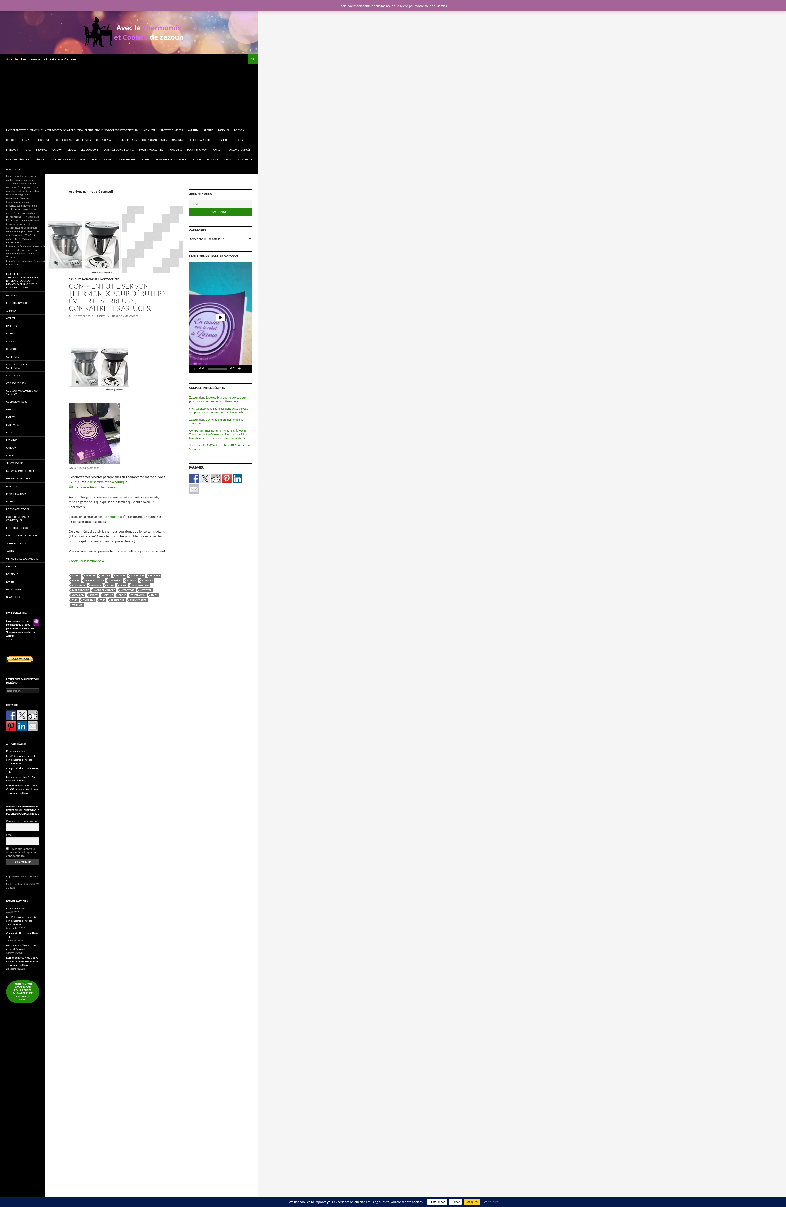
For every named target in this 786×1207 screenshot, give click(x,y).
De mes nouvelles (15, 751)
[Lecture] (194, 369)
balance (155, 575)
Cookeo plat (104, 140)
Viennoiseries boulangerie (170, 159)
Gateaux (57, 149)
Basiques (223, 130)
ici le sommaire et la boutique (107, 482)
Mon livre (149, 130)
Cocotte (11, 140)
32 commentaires (126, 316)
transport (117, 600)
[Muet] (240, 369)
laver (123, 585)
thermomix (114, 516)
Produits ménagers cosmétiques (26, 159)
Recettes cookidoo (63, 159)
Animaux (193, 130)
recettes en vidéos (172, 130)
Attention (137, 575)
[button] (220, 317)
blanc (76, 580)
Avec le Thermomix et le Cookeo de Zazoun (41, 59)
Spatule (108, 595)
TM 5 (74, 600)
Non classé (175, 149)
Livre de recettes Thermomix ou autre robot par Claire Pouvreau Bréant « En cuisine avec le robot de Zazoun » (72, 130)
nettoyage (127, 590)
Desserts (223, 140)
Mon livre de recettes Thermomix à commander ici (218, 436)
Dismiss (441, 6)
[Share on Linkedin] (237, 478)
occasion (78, 595)
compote (27, 140)
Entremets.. (12, 149)
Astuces (196, 159)
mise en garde (140, 585)
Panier (227, 159)
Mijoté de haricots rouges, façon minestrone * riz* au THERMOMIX (21, 759)
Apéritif (208, 130)
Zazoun (104, 316)
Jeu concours (89, 149)
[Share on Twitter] (205, 478)
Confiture (44, 140)
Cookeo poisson (127, 140)
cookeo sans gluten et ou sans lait (163, 140)
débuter (96, 585)
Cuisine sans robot (201, 140)
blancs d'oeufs (94, 580)
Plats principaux (197, 149)
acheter (91, 575)
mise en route (80, 590)
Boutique (212, 159)
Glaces (72, 149)
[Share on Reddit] (216, 478)
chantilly (116, 580)
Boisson (239, 130)
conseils (147, 580)
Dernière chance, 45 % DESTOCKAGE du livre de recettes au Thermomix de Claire (22, 789)
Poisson (217, 149)
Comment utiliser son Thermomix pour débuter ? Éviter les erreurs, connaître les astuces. (117, 297)
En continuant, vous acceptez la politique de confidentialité (21, 852)
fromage (41, 149)
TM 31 (154, 595)
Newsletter (13, 169)
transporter (138, 600)
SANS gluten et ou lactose (95, 159)
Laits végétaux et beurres (119, 149)
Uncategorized (108, 279)
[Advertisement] (131, 94)
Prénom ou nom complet (22, 821)
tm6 (102, 600)
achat (76, 575)
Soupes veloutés (126, 159)
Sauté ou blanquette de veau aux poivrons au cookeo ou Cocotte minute (217, 399)
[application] (220, 317)
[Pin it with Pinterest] (227, 478)
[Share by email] (194, 489)
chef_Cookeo (197, 408)
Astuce (105, 575)
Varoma (77, 605)
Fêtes (28, 149)
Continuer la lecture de (87, 561)
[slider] (217, 369)
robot (94, 595)
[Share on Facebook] (194, 478)
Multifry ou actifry (151, 149)
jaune (110, 585)
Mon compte (244, 159)
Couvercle (78, 585)
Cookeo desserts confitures (73, 140)
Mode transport (104, 590)
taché (122, 595)
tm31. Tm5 (89, 600)
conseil (132, 580)
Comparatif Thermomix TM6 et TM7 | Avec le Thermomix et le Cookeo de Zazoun (217, 432)
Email (9, 835)
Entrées (238, 140)
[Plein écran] (246, 369)
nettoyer (145, 590)
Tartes (145, 159)
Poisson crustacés (239, 149)
